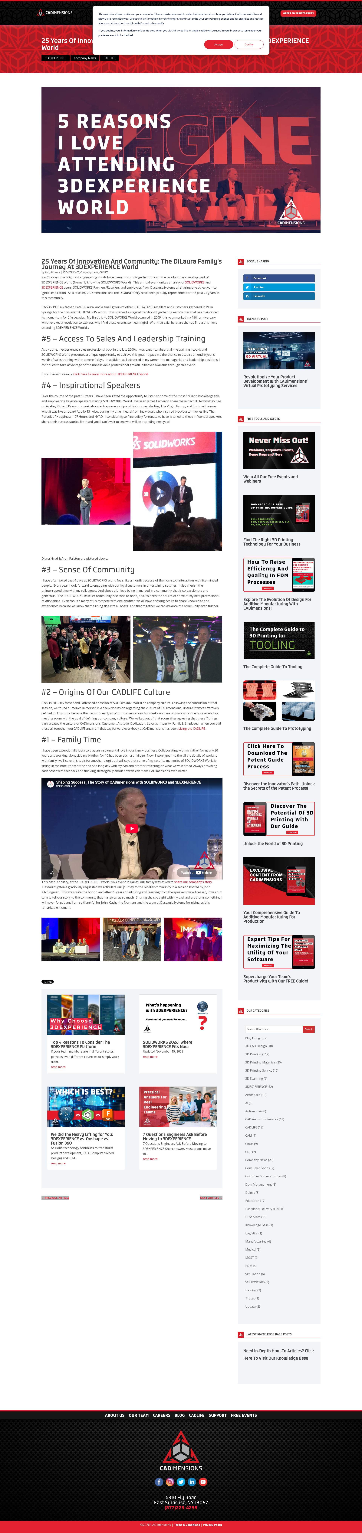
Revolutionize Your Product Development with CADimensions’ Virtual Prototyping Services (275, 381)
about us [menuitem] (115, 1416)
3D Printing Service (261, 1070)
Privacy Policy (212, 1525)
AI (248, 1103)
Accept (218, 44)
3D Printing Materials (263, 1062)
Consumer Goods (259, 1168)
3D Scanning (256, 1078)
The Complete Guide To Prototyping (277, 728)
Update (252, 1306)
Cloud (251, 1144)
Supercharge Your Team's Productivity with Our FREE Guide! (275, 979)
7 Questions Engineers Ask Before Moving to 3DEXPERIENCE (175, 1136)
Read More (58, 1067)
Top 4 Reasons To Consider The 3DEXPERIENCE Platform (80, 1044)
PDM (251, 1266)
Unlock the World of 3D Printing (273, 843)
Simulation (255, 1274)
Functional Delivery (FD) (264, 1209)
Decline (249, 44)
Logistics (253, 1233)
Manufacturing (258, 1241)
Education (255, 1201)
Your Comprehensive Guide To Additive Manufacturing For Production (271, 917)
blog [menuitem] (180, 1416)
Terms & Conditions (187, 1525)
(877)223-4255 (181, 1508)
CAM (250, 1135)
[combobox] (280, 1029)
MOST (251, 1258)
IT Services (256, 1217)
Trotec (252, 1298)
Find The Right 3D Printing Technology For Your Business (272, 542)
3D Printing (257, 1054)
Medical (252, 1249)
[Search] (309, 1029)
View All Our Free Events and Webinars (270, 479)
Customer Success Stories (265, 1176)
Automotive (255, 1111)
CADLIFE (109, 58)
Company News (85, 58)
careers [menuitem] (161, 1416)
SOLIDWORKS (195, 282)
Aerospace (255, 1095)
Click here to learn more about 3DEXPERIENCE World (110, 374)
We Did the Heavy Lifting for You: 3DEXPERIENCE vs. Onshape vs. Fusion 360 (82, 1139)
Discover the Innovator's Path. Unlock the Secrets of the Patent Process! (279, 786)
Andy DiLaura (53, 272)
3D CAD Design (259, 1046)
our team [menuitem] (139, 1416)
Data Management (260, 1184)
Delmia (252, 1193)
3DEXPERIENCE (55, 58)
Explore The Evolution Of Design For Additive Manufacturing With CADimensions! (277, 604)
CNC (250, 1152)
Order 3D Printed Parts (298, 13)
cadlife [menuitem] (197, 1416)
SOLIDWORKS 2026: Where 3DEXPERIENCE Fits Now (167, 1044)
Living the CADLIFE (191, 728)
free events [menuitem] (244, 1416)
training (253, 1290)
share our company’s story (193, 882)
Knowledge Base (259, 1225)
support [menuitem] (218, 1416)
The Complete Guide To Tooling (272, 666)
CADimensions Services (264, 1119)
